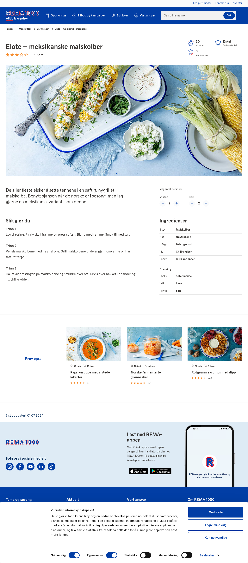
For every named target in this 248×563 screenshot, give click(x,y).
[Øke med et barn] (206, 203)
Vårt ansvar (136, 499)
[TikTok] (51, 466)
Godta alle (216, 512)
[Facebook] (20, 466)
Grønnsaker (43, 28)
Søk (229, 15)
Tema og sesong (19, 499)
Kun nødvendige (216, 537)
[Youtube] (30, 466)
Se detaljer (207, 555)
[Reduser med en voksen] (162, 203)
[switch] (111, 555)
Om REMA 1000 (201, 499)
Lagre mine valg (215, 525)
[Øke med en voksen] (176, 203)
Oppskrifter (25, 28)
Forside (9, 28)
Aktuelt (72, 499)
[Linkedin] (41, 466)
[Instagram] (10, 466)
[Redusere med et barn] (192, 203)
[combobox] (198, 15)
